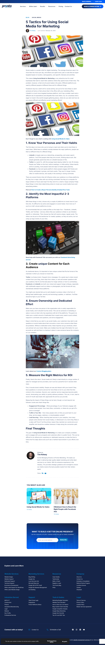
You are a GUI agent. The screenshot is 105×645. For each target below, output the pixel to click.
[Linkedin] (80, 629)
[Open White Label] (37, 6)
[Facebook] (72, 629)
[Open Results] (46, 6)
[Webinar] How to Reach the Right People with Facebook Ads (65, 509)
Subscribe (63, 540)
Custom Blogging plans (43, 371)
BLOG (27, 17)
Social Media (36, 17)
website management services (81, 640)
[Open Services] (26, 6)
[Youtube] (84, 629)
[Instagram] (76, 629)
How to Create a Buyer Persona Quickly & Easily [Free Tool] (50, 190)
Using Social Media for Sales (61, 139)
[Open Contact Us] (73, 6)
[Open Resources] (56, 6)
